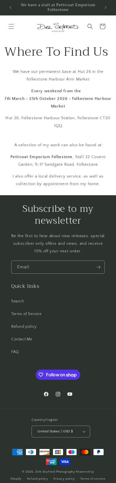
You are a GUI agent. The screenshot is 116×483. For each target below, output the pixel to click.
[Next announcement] (105, 7)
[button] (11, 26)
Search (17, 301)
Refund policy (24, 326)
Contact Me (21, 339)
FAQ (15, 352)
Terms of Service (26, 314)
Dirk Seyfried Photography (55, 471)
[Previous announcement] (10, 7)
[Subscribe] (98, 267)
